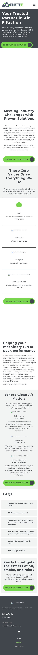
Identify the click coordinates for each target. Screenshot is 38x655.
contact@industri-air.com (11, 626)
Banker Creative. (17, 609)
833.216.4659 (6, 617)
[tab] (19, 504)
